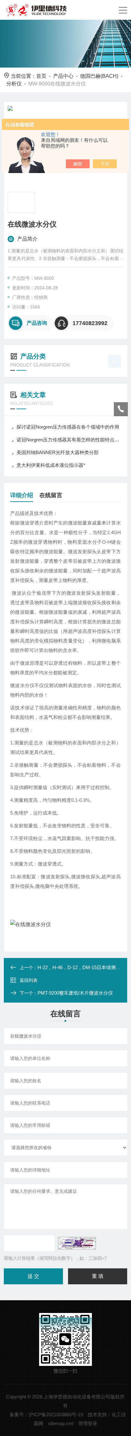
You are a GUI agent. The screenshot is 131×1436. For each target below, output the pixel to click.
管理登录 (87, 1423)
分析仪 (14, 83)
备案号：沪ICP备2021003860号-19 (46, 1414)
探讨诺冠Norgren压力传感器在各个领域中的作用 (68, 427)
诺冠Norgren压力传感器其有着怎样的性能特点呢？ (69, 439)
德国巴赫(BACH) (99, 76)
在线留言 (50, 495)
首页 (41, 76)
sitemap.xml (60, 1423)
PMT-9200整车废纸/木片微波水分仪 (75, 993)
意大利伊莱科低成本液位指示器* (51, 465)
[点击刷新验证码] (77, 1243)
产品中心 (63, 76)
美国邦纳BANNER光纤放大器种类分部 (58, 452)
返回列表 (29, 980)
